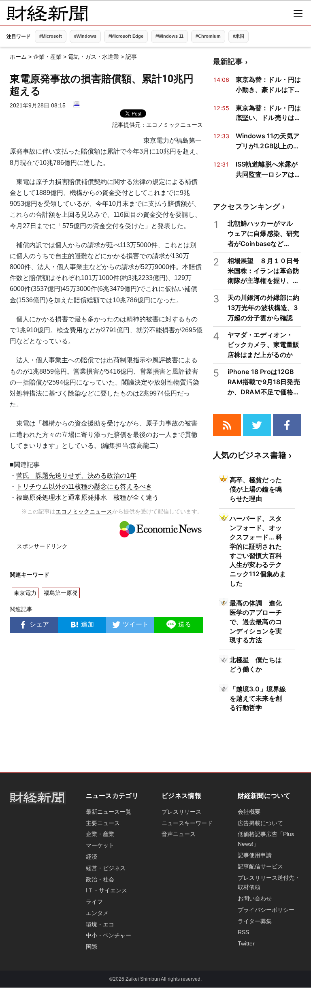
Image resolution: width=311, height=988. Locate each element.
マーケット (100, 845)
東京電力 (25, 593)
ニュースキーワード (187, 823)
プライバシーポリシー (266, 910)
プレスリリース (181, 811)
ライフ (94, 901)
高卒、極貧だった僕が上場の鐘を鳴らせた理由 (256, 489)
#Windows (85, 36)
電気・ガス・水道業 (93, 56)
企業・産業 (47, 56)
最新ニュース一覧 (108, 811)
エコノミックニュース (174, 125)
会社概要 (249, 811)
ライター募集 (255, 921)
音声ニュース (179, 834)
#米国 (238, 36)
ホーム (18, 56)
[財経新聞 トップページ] (46, 13)
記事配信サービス (260, 866)
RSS (243, 932)
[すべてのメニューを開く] (298, 13)
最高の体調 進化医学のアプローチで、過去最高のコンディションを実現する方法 (256, 621)
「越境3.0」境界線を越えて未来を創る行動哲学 (258, 698)
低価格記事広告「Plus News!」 (266, 839)
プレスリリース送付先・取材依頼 (269, 883)
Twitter (246, 943)
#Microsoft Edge (126, 36)
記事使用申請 (255, 855)
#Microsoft (50, 36)
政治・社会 (100, 879)
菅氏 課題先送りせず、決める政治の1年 (76, 475)
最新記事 (228, 61)
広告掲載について (260, 823)
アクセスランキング (246, 206)
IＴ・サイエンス (106, 890)
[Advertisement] (106, 704)
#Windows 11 (169, 36)
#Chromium (208, 36)
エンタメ (97, 913)
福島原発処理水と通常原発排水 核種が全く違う (87, 497)
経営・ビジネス (106, 868)
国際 (91, 946)
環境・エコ (100, 924)
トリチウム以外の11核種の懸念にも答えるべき (84, 486)
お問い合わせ (255, 898)
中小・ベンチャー (108, 935)
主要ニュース (103, 823)
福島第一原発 (61, 593)
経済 (91, 856)
